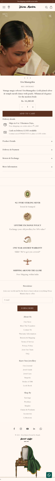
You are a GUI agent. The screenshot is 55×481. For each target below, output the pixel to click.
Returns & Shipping (27, 338)
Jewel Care (27, 374)
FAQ (27, 354)
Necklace (27, 402)
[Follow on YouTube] (27, 428)
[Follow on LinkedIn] (34, 428)
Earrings (27, 398)
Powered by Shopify (34, 435)
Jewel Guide (27, 370)
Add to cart (27, 114)
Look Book (27, 386)
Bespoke (27, 378)
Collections (27, 418)
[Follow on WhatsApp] (41, 428)
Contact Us (27, 330)
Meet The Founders (27, 326)
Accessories (27, 414)
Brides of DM (27, 382)
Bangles (27, 406)
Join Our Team (27, 350)
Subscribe (27, 308)
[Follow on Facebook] (14, 428)
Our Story (27, 322)
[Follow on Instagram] (21, 428)
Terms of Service (27, 342)
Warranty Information (27, 334)
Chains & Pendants (27, 410)
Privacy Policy (27, 346)
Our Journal (27, 366)
